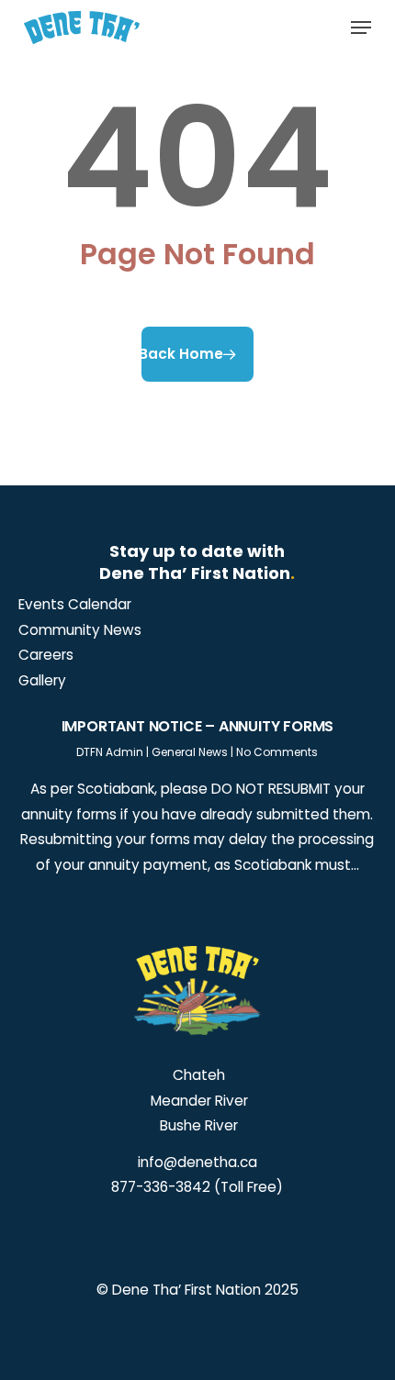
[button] (361, 27)
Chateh (197, 1075)
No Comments (277, 752)
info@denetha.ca (197, 1162)
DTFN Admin (109, 752)
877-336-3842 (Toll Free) (197, 1186)
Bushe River (197, 1125)
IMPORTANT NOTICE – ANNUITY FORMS (198, 726)
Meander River (197, 1100)
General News (190, 752)
